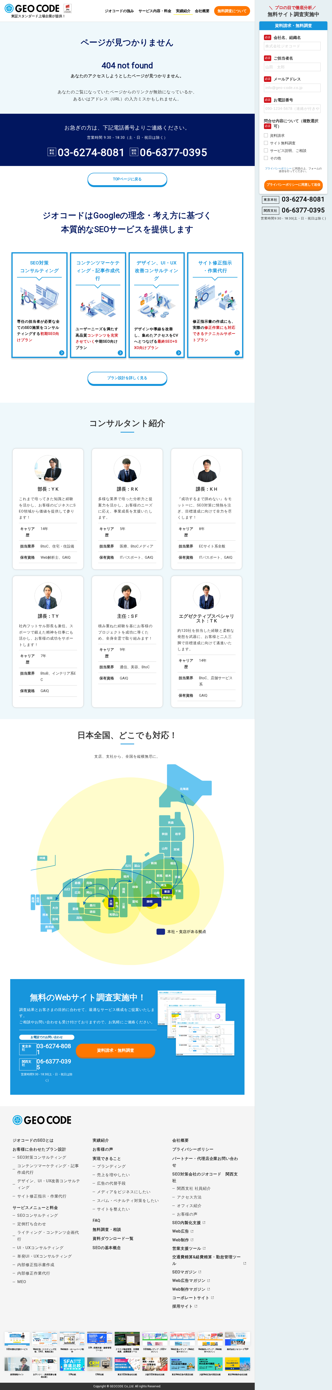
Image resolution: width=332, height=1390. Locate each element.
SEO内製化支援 (186, 1222)
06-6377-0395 (173, 152)
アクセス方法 (189, 1197)
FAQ (96, 1220)
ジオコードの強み (119, 11)
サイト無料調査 (283, 143)
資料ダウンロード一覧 (113, 1238)
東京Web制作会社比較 (237, 1374)
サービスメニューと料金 (35, 1207)
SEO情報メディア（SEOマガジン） (154, 1350)
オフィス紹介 (189, 1205)
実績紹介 (183, 11)
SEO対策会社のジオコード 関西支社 (205, 1177)
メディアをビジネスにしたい (123, 1192)
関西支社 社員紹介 (194, 1188)
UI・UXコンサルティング (40, 1247)
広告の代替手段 (111, 1183)
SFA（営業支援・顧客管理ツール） (99, 1349)
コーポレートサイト (190, 1297)
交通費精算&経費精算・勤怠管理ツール (206, 1260)
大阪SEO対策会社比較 (155, 1374)
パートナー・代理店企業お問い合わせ (205, 1161)
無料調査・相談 (107, 1229)
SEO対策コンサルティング (41, 1157)
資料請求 (277, 136)
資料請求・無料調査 (115, 1050)
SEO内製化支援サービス (17, 1349)
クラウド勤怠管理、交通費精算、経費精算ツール (127, 1350)
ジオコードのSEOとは (33, 1140)
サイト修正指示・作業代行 (42, 1196)
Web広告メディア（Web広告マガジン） (182, 1350)
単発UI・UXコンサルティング (44, 1256)
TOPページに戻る (127, 179)
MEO (21, 1281)
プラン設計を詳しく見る (127, 378)
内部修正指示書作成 (35, 1264)
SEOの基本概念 (107, 1247)
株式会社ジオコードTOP (237, 1349)
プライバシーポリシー (192, 1149)
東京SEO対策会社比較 (127, 1374)
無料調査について (232, 11)
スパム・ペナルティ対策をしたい (128, 1200)
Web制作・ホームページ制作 (72, 1350)
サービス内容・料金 (155, 11)
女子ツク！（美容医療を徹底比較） (44, 1375)
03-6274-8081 (91, 152)
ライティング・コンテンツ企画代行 (48, 1235)
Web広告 (180, 1231)
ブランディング (111, 1166)
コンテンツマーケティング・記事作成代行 (48, 1169)
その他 (275, 158)
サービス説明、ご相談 (288, 151)
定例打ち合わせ (31, 1224)
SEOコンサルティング (37, 1215)
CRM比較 (100, 1374)
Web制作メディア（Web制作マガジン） (210, 1350)
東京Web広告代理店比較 (182, 1374)
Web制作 (180, 1240)
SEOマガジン (184, 1272)
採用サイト (182, 1306)
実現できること (107, 1158)
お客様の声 (103, 1149)
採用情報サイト (17, 1374)
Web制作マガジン (188, 1289)
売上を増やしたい (113, 1175)
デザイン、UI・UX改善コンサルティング (48, 1184)
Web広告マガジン (188, 1280)
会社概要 (202, 11)
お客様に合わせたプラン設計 (39, 1149)
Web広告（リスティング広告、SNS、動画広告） (44, 1350)
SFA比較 (72, 1374)
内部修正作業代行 (33, 1273)
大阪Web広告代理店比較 (210, 1374)
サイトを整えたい (113, 1209)
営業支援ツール (186, 1248)
